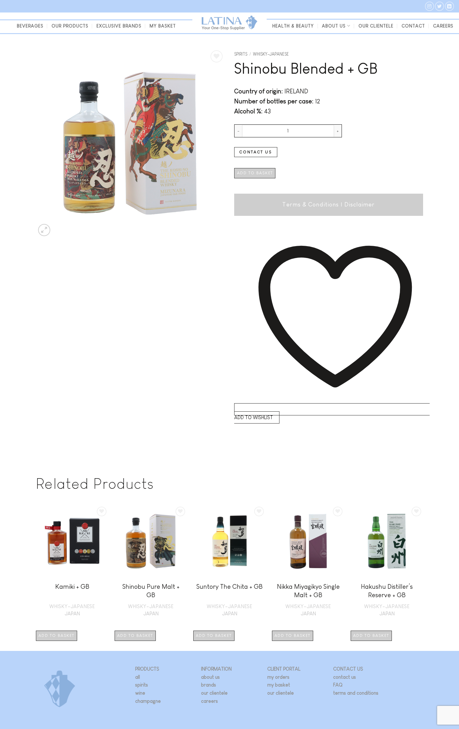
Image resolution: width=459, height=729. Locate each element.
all (137, 677)
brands (208, 684)
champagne (148, 701)
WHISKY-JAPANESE (271, 54)
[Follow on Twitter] (439, 6)
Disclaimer (359, 204)
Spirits (240, 54)
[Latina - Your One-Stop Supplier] (229, 23)
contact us (344, 677)
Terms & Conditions (310, 204)
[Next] (422, 577)
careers (209, 701)
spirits (141, 684)
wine (140, 693)
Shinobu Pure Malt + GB (151, 590)
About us (334, 25)
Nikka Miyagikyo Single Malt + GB (308, 590)
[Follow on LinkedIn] (449, 6)
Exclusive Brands (118, 25)
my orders (278, 677)
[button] (44, 230)
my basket (163, 25)
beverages (30, 25)
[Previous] (36, 577)
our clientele (375, 25)
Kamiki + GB (72, 586)
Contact (413, 25)
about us (210, 677)
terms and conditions (355, 693)
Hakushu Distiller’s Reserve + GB (387, 590)
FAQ (338, 684)
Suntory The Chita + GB (229, 586)
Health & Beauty (293, 25)
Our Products (70, 25)
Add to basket (255, 173)
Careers (443, 25)
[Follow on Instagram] (429, 6)
